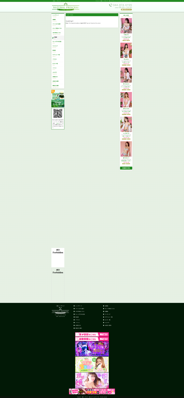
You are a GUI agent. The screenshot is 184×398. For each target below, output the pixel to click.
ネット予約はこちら (57, 29)
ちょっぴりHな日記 (57, 42)
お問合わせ (55, 77)
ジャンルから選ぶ (57, 24)
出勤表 (55, 20)
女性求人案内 (56, 81)
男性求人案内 (56, 86)
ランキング (55, 46)
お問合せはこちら (127, 9)
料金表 (54, 51)
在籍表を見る (126, 168)
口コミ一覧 (55, 64)
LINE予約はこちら (57, 33)
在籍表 (55, 37)
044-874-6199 (60, 314)
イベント (55, 68)
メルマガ (55, 73)
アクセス (55, 59)
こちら (57, 123)
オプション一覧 (56, 55)
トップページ (56, 15)
